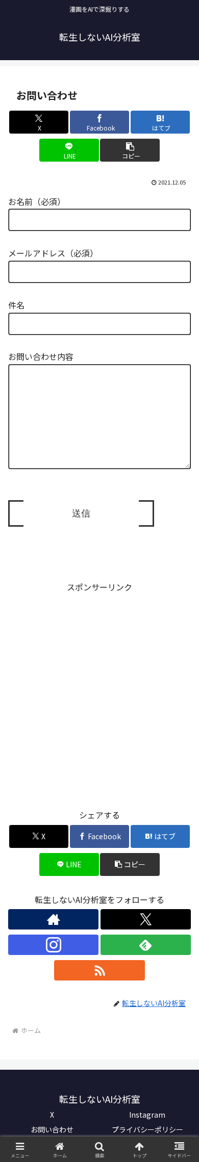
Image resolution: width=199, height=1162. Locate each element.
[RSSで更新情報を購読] (99, 970)
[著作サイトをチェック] (53, 919)
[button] (129, 150)
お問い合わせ (52, 1129)
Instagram (147, 1114)
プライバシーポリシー (147, 1129)
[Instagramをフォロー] (53, 945)
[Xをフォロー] (146, 919)
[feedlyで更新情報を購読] (146, 945)
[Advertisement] (99, 693)
